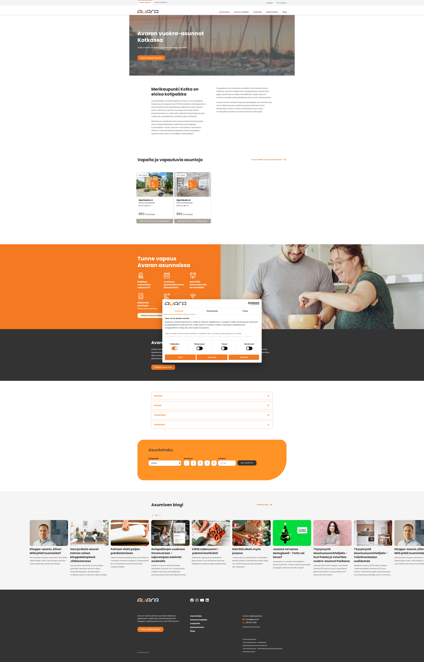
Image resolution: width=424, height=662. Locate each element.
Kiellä (180, 357)
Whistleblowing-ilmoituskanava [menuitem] (255, 645)
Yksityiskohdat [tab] (212, 311)
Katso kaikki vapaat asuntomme (267, 159)
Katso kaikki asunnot (150, 629)
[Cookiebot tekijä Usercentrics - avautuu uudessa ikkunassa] (249, 303)
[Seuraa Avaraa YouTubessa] (202, 600)
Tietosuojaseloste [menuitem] (249, 639)
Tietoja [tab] (245, 311)
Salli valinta (212, 357)
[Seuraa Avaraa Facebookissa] (192, 600)
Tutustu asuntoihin (163, 367)
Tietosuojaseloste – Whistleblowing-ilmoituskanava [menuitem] (262, 649)
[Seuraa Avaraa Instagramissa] (196, 600)
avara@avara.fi (252, 619)
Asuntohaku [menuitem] (224, 12)
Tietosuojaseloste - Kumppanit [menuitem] (254, 642)
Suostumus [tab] (178, 311)
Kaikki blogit (262, 504)
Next (160, 515)
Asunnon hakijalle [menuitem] (241, 12)
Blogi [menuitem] (284, 12)
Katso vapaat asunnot (151, 58)
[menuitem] (144, 3)
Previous (152, 515)
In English (269, 3)
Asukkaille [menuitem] (257, 12)
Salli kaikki (244, 357)
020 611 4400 (251, 622)
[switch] (199, 348)
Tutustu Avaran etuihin (151, 315)
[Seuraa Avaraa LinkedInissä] (207, 600)
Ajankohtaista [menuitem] (272, 12)
